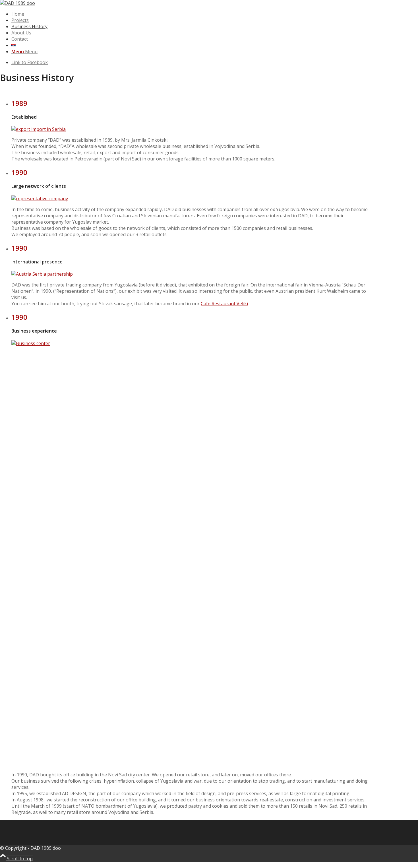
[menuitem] (192, 14)
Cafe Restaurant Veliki (224, 303)
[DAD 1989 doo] (17, 3)
